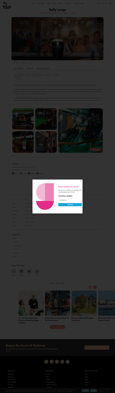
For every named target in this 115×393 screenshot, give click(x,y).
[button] (81, 180)
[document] (57, 196)
